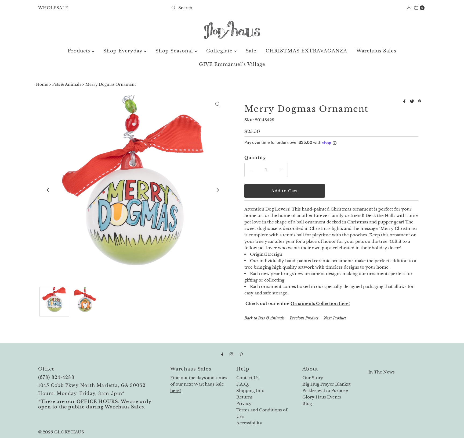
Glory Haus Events (321, 397)
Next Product (335, 318)
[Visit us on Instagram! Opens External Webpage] (231, 354)
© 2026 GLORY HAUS (61, 432)
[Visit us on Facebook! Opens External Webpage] (222, 354)
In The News (381, 372)
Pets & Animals (66, 84)
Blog (307, 403)
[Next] (217, 190)
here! (175, 390)
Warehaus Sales (376, 51)
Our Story (312, 377)
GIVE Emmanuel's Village (232, 64)
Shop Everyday (123, 51)
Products (80, 51)
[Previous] (48, 190)
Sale (251, 51)
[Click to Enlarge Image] (217, 104)
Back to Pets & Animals (264, 318)
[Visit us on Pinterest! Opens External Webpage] (241, 354)
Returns (244, 397)
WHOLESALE (53, 7)
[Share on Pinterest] (419, 101)
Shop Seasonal (175, 51)
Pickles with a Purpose (325, 390)
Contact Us (247, 377)
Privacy (244, 403)
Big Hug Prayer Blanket (326, 384)
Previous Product (304, 318)
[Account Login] (409, 8)
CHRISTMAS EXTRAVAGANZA (306, 51)
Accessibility (249, 422)
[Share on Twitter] (412, 101)
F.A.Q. (242, 384)
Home (42, 84)
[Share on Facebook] (405, 101)
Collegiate (220, 51)
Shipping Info (250, 390)
